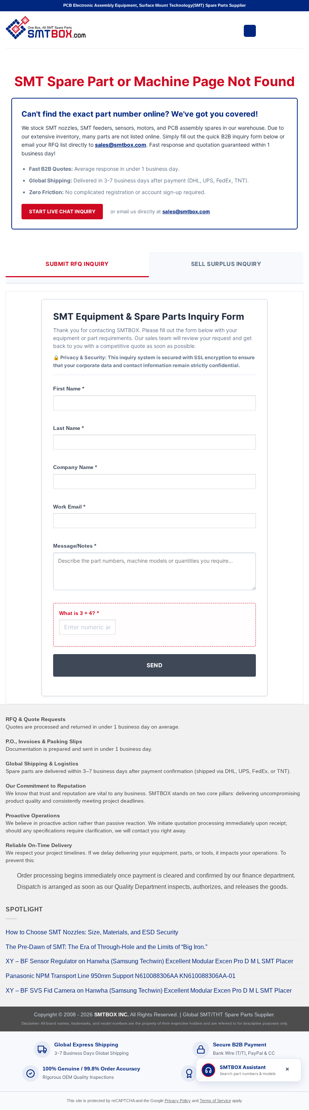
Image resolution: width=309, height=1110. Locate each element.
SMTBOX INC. (111, 1014)
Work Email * (69, 507)
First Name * (68, 389)
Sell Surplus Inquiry (226, 263)
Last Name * (68, 428)
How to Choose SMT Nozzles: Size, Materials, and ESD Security (92, 932)
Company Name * (75, 467)
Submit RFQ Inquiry (77, 263)
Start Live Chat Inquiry (62, 211)
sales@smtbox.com (120, 144)
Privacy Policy (178, 1100)
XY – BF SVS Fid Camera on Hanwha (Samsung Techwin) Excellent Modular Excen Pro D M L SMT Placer (149, 990)
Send (155, 665)
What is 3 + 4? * (79, 613)
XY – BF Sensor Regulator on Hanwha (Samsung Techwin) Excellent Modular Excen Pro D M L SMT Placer (149, 961)
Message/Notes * (74, 546)
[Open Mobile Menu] (250, 31)
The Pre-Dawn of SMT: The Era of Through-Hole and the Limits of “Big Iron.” (106, 947)
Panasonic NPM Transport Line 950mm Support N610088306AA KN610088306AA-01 (121, 976)
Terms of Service (215, 1100)
